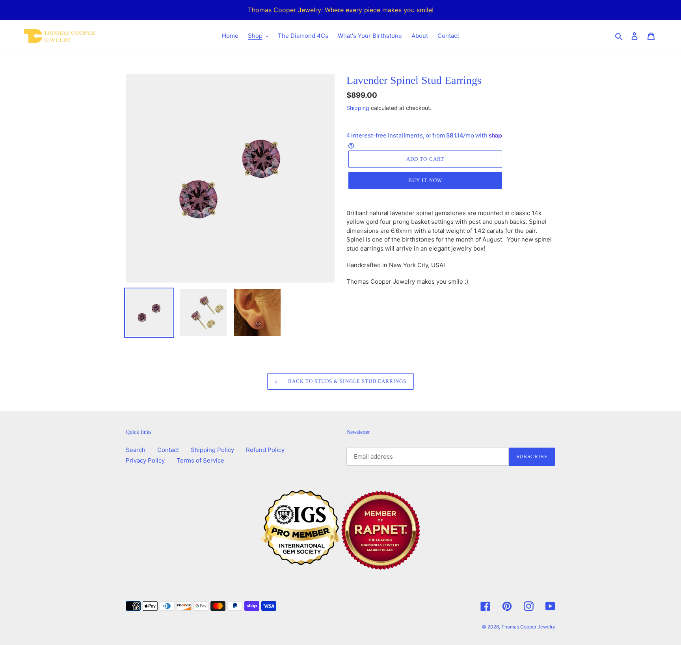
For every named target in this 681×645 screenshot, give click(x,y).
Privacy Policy (145, 460)
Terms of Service (200, 460)
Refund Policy (265, 450)
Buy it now (425, 180)
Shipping (357, 107)
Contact (168, 450)
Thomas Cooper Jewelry (528, 627)
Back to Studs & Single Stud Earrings (346, 381)
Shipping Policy (212, 450)
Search (135, 450)
